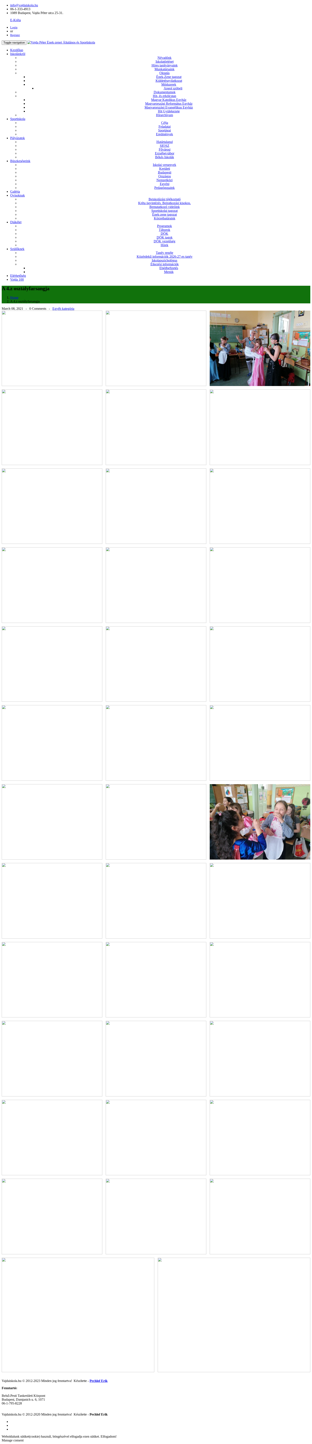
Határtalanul (164, 142)
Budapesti (164, 172)
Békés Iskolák (164, 157)
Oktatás (164, 73)
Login (13, 27)
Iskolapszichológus (164, 260)
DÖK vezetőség (164, 241)
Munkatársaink (164, 69)
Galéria (15, 191)
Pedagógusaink (164, 188)
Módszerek (168, 84)
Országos (164, 176)
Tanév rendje (164, 253)
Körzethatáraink (164, 218)
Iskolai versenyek (164, 165)
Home (14, 297)
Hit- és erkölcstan (164, 96)
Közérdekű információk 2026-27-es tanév (165, 256)
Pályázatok (17, 138)
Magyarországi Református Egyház (169, 103)
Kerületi (164, 168)
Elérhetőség (18, 275)
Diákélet (15, 222)
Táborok (164, 230)
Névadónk (164, 57)
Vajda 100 (17, 279)
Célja (164, 122)
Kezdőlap (16, 50)
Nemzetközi (164, 180)
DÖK (164, 233)
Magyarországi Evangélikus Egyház (169, 107)
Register (15, 35)
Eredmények (164, 134)
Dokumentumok (165, 92)
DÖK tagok (165, 237)
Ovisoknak (17, 195)
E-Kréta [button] (15, 20)
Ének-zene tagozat (164, 214)
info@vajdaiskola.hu (24, 5)
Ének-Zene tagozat (168, 77)
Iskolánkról (17, 54)
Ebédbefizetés (168, 268)
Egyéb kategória (63, 308)
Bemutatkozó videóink (164, 207)
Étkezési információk (164, 264)
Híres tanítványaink (165, 65)
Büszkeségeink (20, 161)
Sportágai (164, 130)
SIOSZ (164, 145)
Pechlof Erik (99, 1381)
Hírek (164, 245)
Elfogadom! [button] (109, 1436)
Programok (164, 226)
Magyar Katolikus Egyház (168, 100)
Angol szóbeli (173, 88)
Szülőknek (17, 249)
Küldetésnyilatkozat (169, 80)
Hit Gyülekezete (169, 111)
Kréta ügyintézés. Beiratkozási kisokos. (164, 203)
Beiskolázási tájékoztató (165, 199)
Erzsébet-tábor (164, 153)
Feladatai (165, 126)
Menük (169, 272)
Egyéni (164, 184)
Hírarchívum (164, 115)
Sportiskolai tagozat (164, 210)
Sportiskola (17, 119)
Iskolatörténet (165, 61)
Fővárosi (164, 149)
